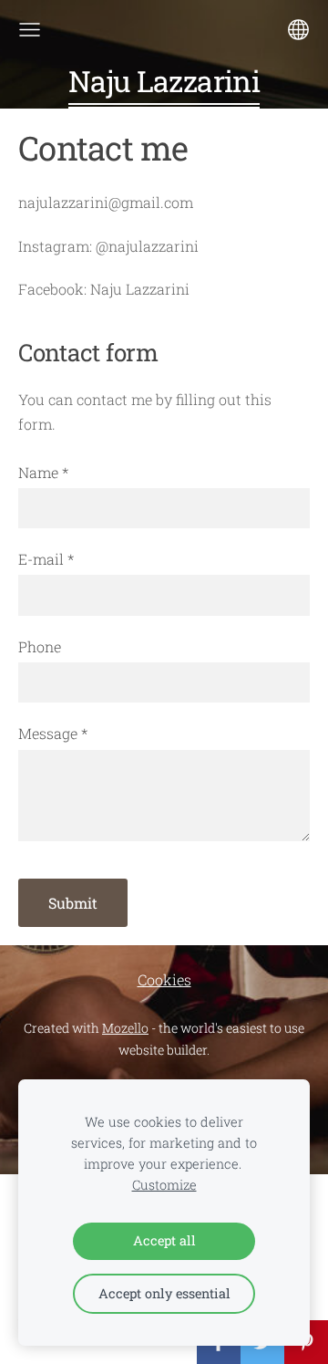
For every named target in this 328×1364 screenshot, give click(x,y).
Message (52, 733)
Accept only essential (164, 1293)
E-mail (46, 558)
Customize (164, 1184)
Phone (39, 646)
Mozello (125, 1027)
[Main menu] (30, 30)
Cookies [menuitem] (164, 979)
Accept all (164, 1240)
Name (43, 472)
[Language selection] (298, 30)
